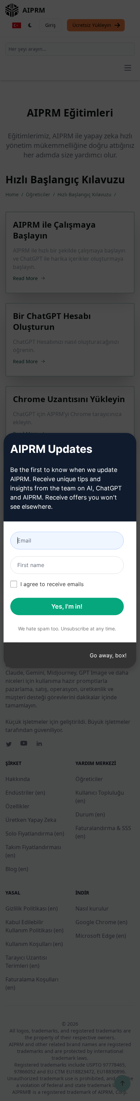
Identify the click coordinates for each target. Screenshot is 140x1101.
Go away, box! (108, 655)
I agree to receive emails (52, 584)
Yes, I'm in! (67, 606)
